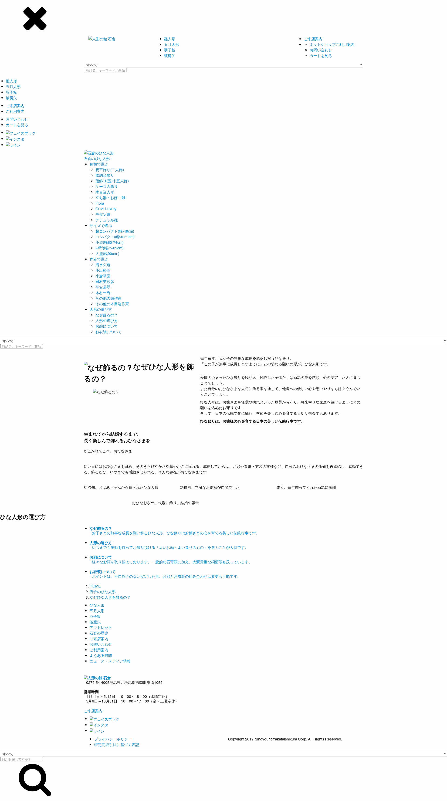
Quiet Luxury (105, 208)
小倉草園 (102, 275)
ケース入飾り (106, 186)
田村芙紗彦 (104, 281)
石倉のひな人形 (103, 591)
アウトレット (101, 627)
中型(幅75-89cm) (109, 248)
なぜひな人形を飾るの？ (110, 597)
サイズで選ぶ (101, 225)
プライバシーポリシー (113, 739)
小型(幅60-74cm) (109, 242)
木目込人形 (104, 192)
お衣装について (108, 331)
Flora (99, 203)
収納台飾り (104, 175)
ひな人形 (97, 605)
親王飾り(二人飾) (109, 169)
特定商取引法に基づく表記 (116, 744)
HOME (95, 586)
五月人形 (171, 44)
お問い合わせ (321, 50)
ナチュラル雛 (106, 220)
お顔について (106, 326)
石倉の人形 (97, 158)
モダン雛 (102, 214)
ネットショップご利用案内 (332, 44)
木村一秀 (102, 292)
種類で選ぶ (99, 164)
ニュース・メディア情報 (110, 661)
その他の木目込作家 (112, 303)
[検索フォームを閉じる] (223, 17)
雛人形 (169, 38)
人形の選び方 (101, 309)
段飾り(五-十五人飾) (112, 180)
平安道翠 (102, 287)
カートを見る (321, 55)
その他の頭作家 (108, 298)
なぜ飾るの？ (106, 315)
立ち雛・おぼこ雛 (110, 197)
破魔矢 (169, 55)
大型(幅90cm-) (107, 253)
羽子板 (169, 50)
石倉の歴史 (99, 633)
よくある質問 (101, 655)
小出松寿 (102, 270)
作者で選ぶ (99, 259)
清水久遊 (102, 264)
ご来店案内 (313, 38)
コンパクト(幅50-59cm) (115, 236)
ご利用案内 (15, 111)
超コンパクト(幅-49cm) (114, 231)
